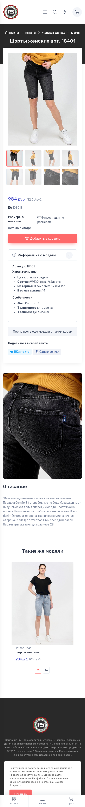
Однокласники (49, 352)
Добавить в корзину (45, 238)
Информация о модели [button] (37, 255)
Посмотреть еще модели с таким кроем (42, 331)
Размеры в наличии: (16, 219)
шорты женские (27, 652)
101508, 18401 (24, 648)
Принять (20, 794)
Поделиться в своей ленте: (28, 343)
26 (46, 670)
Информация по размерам (50, 220)
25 (38, 670)
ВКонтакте (22, 352)
